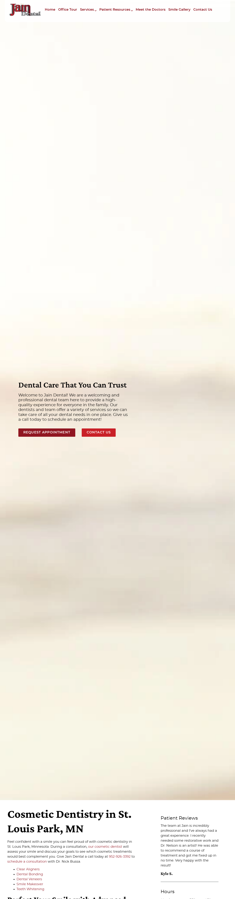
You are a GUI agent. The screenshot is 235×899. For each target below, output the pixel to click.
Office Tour (67, 9)
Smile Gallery (179, 9)
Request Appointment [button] (46, 432)
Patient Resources (114, 9)
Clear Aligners (28, 869)
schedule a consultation (27, 861)
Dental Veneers (29, 879)
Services (87, 9)
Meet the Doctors (150, 9)
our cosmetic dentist (105, 846)
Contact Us (202, 9)
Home (50, 9)
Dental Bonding (30, 874)
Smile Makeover (30, 884)
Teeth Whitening (30, 889)
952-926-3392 (120, 856)
